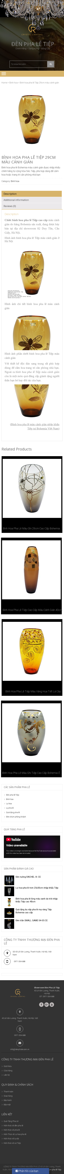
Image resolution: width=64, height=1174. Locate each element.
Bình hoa (13, 82)
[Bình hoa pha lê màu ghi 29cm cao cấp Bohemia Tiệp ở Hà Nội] (32, 488)
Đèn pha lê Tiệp (32, 44)
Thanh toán (8, 1091)
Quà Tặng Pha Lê (11, 1121)
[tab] (31, 194)
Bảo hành (8, 1100)
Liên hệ (7, 1075)
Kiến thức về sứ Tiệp (12, 1143)
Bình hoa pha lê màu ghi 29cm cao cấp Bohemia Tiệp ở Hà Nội (33, 528)
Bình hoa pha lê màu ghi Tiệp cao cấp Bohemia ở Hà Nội (32, 772)
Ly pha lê (10, 808)
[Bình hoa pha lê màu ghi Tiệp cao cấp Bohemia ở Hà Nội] (31, 732)
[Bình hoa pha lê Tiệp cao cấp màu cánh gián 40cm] (31, 569)
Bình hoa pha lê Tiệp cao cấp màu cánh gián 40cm (32, 609)
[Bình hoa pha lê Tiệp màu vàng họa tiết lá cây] (32, 651)
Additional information (16, 200)
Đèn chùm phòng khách (16, 817)
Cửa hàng (8, 1070)
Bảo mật (7, 1104)
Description (10, 193)
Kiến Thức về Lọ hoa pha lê (15, 1134)
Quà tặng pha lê (13, 812)
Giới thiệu (8, 1066)
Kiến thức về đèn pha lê (13, 1125)
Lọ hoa (9, 803)
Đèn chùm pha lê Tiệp (52, 1169)
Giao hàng (8, 1096)
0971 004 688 (19, 961)
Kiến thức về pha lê (12, 1130)
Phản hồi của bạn (28, 1171)
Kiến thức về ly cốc (11, 1138)
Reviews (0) (10, 206)
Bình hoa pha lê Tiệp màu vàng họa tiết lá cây (33, 691)
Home (4, 82)
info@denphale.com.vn (19, 1049)
